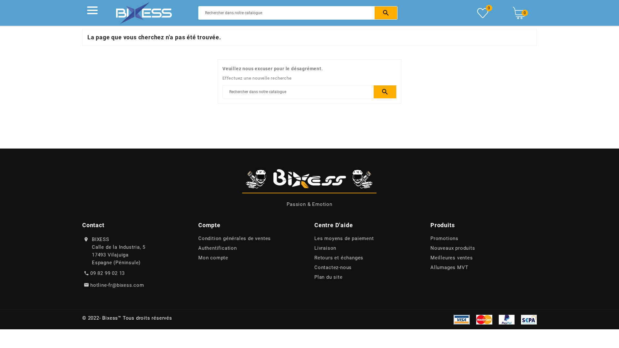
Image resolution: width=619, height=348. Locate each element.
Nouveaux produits (452, 248)
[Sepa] (529, 319)
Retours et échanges (338, 258)
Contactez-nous (333, 267)
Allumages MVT (449, 267)
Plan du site (328, 277)
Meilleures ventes (451, 258)
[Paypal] (507, 319)
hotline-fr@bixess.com (117, 285)
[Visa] (462, 319)
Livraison (325, 248)
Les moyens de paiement (344, 238)
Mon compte (213, 258)
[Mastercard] (484, 319)
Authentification (217, 248)
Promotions (444, 238)
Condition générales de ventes (234, 238)
